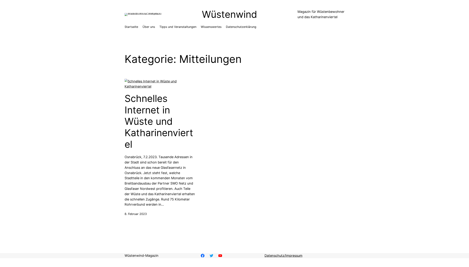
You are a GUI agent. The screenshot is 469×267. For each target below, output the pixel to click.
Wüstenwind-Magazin (141, 255)
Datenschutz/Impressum (283, 255)
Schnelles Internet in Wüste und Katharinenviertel (159, 121)
